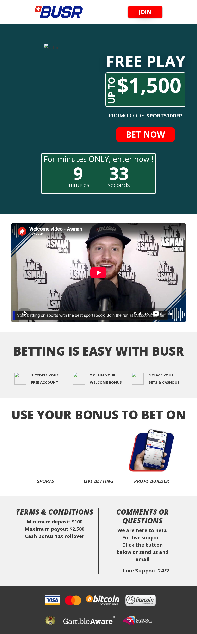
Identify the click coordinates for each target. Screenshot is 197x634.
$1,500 (143, 88)
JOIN (145, 12)
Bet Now (145, 134)
